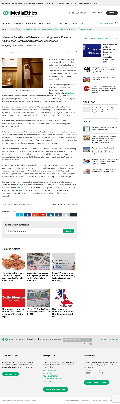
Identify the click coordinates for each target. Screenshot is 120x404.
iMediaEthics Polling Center (55, 389)
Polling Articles (49, 371)
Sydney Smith (10, 46)
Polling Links (48, 373)
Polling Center (61, 23)
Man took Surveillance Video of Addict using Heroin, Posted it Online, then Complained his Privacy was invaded (57, 29)
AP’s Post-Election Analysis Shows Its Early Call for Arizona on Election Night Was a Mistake (105, 162)
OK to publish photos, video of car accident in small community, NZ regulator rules (104, 70)
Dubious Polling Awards (52, 379)
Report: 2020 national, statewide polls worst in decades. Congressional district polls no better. (103, 151)
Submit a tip (71, 52)
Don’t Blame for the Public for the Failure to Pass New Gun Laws (104, 170)
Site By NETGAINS (30, 401)
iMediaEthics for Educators (96, 382)
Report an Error (58, 205)
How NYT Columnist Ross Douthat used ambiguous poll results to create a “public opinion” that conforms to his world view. (104, 139)
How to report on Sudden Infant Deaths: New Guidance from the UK (63, 313)
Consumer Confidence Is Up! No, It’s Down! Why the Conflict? (104, 128)
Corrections (86, 401)
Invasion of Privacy (15, 29)
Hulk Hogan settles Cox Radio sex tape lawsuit (103, 79)
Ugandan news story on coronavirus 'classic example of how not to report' (13, 313)
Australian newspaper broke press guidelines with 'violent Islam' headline (37, 277)
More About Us (10, 374)
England (9, 52)
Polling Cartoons (50, 376)
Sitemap (105, 401)
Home (4, 29)
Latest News (45, 23)
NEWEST (86, 121)
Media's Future (31, 52)
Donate (112, 13)
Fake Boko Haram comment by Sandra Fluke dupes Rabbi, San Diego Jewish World (103, 110)
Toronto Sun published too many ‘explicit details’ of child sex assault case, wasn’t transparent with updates (104, 90)
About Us (77, 23)
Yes (84, 344)
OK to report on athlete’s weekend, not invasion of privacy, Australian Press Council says (110, 53)
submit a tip (95, 13)
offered (19, 187)
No (89, 344)
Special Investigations (25, 23)
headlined (70, 93)
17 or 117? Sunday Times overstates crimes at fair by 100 (38, 311)
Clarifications (96, 401)
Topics (5, 23)
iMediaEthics (20, 13)
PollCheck (47, 381)
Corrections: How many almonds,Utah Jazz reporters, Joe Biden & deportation (13, 277)
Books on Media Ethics (72, 401)
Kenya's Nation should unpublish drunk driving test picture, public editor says (63, 277)
